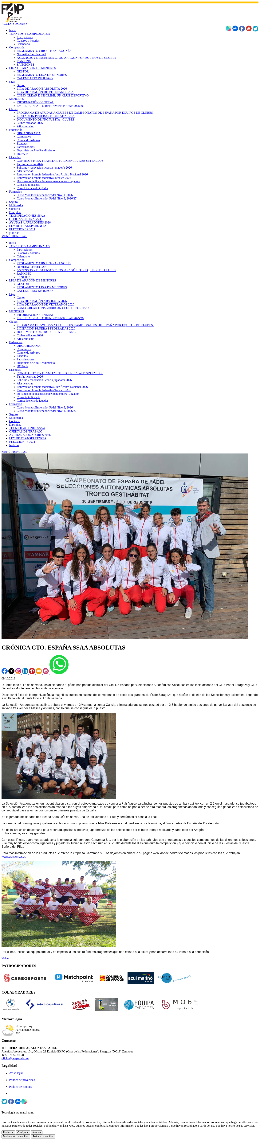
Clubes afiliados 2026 (30, 335)
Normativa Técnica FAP (31, 266)
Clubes (13, 321)
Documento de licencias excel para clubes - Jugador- (48, 393)
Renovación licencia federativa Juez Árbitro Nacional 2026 (52, 386)
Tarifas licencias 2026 (30, 376)
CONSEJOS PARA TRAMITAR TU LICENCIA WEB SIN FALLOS (60, 373)
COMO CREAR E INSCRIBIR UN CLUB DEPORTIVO (53, 308)
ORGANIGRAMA (29, 345)
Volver (6, 958)
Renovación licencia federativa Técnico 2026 (44, 390)
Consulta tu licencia (28, 397)
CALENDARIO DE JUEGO (35, 290)
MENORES (16, 311)
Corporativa (24, 349)
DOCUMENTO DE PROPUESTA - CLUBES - (46, 332)
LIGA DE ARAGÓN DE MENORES (32, 280)
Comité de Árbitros (28, 352)
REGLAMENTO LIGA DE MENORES (42, 287)
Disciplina (15, 424)
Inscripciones (25, 249)
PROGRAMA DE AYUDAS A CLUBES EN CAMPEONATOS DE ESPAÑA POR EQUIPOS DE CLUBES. (85, 325)
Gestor (21, 297)
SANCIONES (25, 277)
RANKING (24, 273)
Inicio (12, 242)
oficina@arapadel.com (15, 1058)
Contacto (14, 421)
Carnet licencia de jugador (32, 400)
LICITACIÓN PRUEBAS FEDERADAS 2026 (46, 328)
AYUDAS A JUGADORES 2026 (30, 435)
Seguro (13, 414)
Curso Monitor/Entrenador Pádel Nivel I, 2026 (45, 407)
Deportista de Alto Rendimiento (36, 362)
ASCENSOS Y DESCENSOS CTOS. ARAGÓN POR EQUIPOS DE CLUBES (66, 270)
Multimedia (16, 417)
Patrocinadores (25, 359)
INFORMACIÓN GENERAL (35, 314)
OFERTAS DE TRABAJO (25, 431)
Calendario (23, 256)
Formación (15, 404)
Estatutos (22, 356)
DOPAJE (22, 366)
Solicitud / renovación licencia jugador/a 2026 (44, 380)
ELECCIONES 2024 (22, 441)
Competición (17, 259)
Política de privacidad (22, 1079)
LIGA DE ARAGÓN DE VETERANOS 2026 (45, 304)
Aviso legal (16, 1073)
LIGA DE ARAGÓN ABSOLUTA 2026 (42, 301)
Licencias (15, 369)
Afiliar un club (25, 338)
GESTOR (23, 283)
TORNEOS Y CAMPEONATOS (29, 246)
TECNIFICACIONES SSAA (27, 428)
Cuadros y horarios (28, 253)
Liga (12, 294)
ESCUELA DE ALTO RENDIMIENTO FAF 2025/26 (50, 318)
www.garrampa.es (14, 856)
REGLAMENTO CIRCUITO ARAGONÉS (44, 263)
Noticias (14, 445)
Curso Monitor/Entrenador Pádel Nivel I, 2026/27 (47, 410)
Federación (15, 342)
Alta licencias (25, 383)
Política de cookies (20, 1086)
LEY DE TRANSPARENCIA (27, 438)
